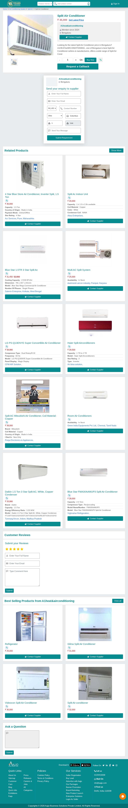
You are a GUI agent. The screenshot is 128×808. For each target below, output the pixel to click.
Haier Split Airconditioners (81, 343)
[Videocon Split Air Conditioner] (33, 683)
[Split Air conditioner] (95, 683)
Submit (9, 591)
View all (117, 601)
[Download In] (75, 765)
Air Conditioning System (17, 9)
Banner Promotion (73, 787)
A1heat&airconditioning (71, 26)
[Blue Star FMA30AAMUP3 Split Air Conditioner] (95, 472)
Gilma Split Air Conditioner (81, 644)
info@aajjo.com (100, 783)
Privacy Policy (43, 781)
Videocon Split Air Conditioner (21, 702)
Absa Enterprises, (75, 216)
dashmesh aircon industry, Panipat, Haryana (87, 283)
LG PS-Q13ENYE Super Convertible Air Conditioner (32, 343)
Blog (10, 787)
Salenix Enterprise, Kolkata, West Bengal (23, 291)
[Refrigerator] (33, 624)
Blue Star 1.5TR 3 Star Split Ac (21, 270)
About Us (12, 775)
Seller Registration (73, 775)
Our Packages (72, 784)
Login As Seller (72, 799)
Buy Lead (70, 778)
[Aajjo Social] (103, 765)
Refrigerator (11, 644)
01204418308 (99, 775)
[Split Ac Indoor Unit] (95, 174)
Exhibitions (12, 793)
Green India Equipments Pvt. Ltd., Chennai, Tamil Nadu (92, 426)
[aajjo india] (14, 4)
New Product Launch (74, 793)
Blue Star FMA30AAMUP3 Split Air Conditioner (93, 491)
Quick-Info (12, 790)
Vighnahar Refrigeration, (78, 513)
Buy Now (90, 60)
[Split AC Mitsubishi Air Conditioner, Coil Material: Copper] (33, 396)
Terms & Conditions (45, 778)
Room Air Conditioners (80, 416)
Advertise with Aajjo (74, 781)
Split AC (30, 9)
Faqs (10, 796)
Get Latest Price (76, 20)
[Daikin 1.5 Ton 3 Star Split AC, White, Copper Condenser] (33, 472)
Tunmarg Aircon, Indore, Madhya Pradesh (23, 519)
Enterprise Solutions (74, 796)
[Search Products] (54, 4)
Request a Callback (77, 66)
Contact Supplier (34, 224)
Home (5, 9)
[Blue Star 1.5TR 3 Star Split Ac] (33, 250)
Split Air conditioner (78, 702)
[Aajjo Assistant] (122, 796)
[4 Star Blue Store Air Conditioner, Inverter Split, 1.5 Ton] (33, 174)
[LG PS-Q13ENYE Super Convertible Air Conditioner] (33, 323)
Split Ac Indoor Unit (78, 194)
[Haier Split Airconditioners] (95, 323)
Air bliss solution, (75, 364)
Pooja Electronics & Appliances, (19, 440)
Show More (116, 150)
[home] (13, 764)
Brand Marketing (73, 790)
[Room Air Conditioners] (95, 396)
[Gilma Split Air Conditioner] (95, 624)
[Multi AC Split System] (95, 250)
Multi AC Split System (79, 270)
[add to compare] (100, 60)
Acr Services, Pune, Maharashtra (19, 218)
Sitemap (11, 778)
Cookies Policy (43, 775)
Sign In (116, 4)
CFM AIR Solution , (13, 364)
